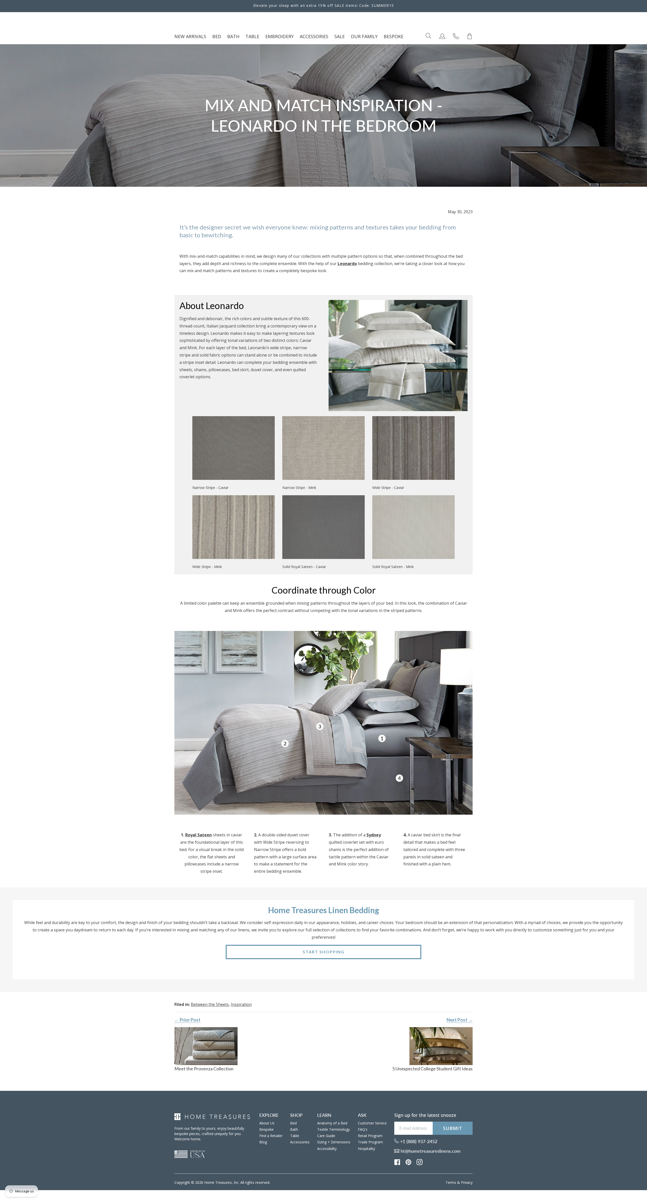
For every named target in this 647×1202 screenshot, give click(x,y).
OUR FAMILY (364, 36)
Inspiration (241, 1004)
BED (216, 36)
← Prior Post (187, 1020)
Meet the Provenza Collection (204, 1068)
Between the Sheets (210, 1004)
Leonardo (347, 263)
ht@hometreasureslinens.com (429, 1151)
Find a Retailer (271, 1135)
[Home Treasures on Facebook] (397, 1161)
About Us (266, 1123)
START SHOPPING (323, 951)
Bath (294, 1129)
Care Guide (326, 1135)
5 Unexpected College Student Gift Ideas (432, 1068)
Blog (263, 1142)
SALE (339, 36)
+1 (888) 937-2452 (418, 1141)
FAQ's (362, 1129)
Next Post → (460, 1020)
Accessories (300, 1142)
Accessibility (327, 1148)
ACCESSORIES (314, 36)
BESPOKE (393, 36)
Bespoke (266, 1129)
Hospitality (366, 1148)
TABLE (252, 36)
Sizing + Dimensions (333, 1142)
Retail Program (370, 1135)
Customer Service (372, 1123)
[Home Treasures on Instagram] (420, 1161)
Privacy (467, 1182)
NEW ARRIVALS (190, 36)
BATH (233, 36)
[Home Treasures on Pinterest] (408, 1161)
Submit (452, 1128)
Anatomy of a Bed (332, 1123)
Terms (451, 1182)
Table (294, 1135)
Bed (293, 1123)
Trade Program (370, 1142)
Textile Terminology (333, 1129)
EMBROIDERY (279, 36)
